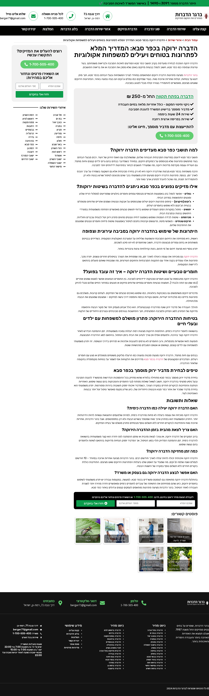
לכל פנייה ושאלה (52, 14)
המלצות (48, 29)
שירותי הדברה (176, 29)
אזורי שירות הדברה (98, 29)
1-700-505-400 (143, 497)
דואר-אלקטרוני (86, 601)
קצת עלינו (199, 29)
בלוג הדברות (69, 29)
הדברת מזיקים (127, 29)
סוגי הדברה (152, 29)
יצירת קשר (28, 29)
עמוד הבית (191, 40)
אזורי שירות (175, 40)
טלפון (134, 601)
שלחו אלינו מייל (15, 14)
